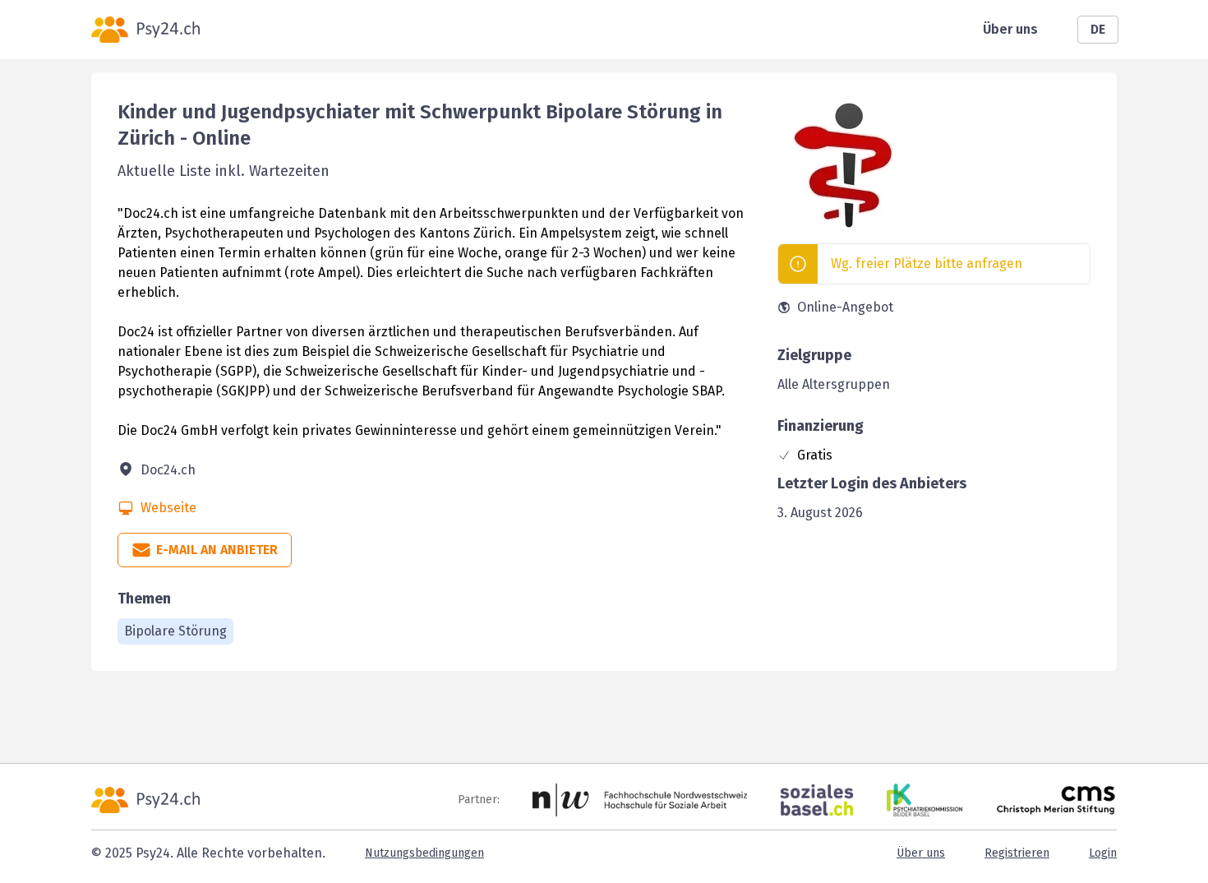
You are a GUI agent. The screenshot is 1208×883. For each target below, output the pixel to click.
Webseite (168, 507)
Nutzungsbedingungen (424, 853)
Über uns (1010, 29)
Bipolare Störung (175, 631)
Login (1103, 853)
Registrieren (1016, 853)
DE (1097, 29)
